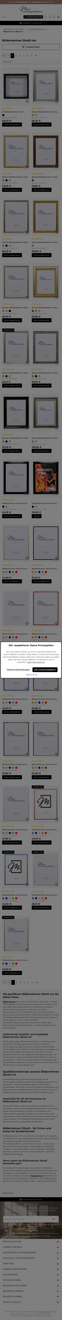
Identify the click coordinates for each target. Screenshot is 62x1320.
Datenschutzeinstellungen (18, 670)
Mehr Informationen (36, 662)
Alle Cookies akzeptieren (45, 670)
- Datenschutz (31, 675)
